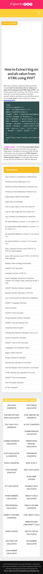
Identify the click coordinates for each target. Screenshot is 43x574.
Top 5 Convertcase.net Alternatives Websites (21, 298)
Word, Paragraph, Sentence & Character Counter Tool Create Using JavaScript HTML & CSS (22, 280)
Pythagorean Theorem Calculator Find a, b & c (21, 333)
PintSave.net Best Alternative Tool (17, 182)
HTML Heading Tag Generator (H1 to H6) (20, 373)
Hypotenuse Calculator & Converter (18, 363)
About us (7, 571)
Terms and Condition (17, 571)
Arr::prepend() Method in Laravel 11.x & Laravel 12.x (22, 235)
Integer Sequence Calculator (15, 358)
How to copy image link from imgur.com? (20, 212)
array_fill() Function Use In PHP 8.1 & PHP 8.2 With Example (22, 257)
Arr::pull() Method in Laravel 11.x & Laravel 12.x (22, 222)
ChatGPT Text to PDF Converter (16, 343)
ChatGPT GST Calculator (14, 268)
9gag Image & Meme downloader (17, 197)
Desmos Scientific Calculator (15, 338)
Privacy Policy (28, 571)
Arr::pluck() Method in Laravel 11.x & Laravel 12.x (21, 242)
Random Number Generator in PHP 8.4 (19, 293)
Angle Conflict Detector (13, 353)
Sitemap (36, 571)
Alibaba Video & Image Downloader (18, 263)
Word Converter (11, 308)
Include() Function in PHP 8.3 (15, 273)
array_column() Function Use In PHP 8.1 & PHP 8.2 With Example (20, 250)
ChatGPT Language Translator (16, 303)
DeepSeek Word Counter (14, 328)
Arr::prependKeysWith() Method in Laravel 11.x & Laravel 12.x (22, 228)
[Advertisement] (21, 46)
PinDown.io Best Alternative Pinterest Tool (20, 192)
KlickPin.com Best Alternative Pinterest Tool (21, 187)
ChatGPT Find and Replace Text (16, 323)
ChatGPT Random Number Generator (18, 288)
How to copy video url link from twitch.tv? (20, 207)
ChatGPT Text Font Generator (15, 378)
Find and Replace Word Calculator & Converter (22, 368)
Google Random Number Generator (17, 318)
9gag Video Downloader (14, 202)
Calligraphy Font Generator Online (17, 348)
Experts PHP (34, 568)
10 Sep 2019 (12, 23)
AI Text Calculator (11, 388)
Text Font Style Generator (14, 383)
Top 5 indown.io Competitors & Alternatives (21, 177)
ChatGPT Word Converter (14, 313)
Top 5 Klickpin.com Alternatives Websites (20, 217)
